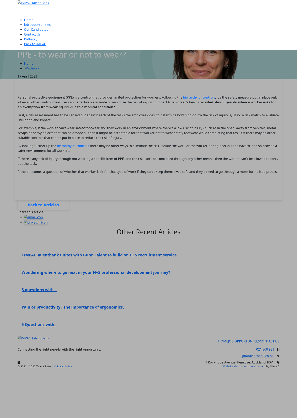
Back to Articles (43, 205)
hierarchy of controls (199, 97)
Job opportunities (37, 24)
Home (28, 20)
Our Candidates (36, 29)
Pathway (30, 39)
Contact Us (32, 34)
